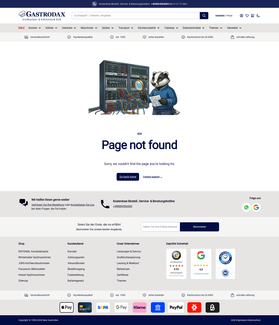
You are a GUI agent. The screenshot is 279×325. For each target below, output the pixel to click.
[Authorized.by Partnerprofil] (225, 258)
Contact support (152, 177)
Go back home (128, 176)
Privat (229, 15)
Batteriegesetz (76, 280)
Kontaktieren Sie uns (82, 204)
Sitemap (23, 280)
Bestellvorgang (76, 269)
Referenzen (123, 269)
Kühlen (50, 27)
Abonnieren (199, 226)
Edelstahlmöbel (192, 27)
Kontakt (72, 251)
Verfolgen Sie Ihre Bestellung (47, 204)
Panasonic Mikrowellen (31, 269)
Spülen (106, 27)
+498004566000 (122, 206)
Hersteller (232, 27)
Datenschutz (254, 320)
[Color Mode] (258, 15)
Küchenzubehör (147, 27)
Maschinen (87, 27)
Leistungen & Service (129, 251)
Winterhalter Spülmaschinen (34, 257)
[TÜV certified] (225, 273)
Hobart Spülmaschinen (31, 274)
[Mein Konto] (241, 15)
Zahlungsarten (76, 257)
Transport (123, 27)
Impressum (241, 320)
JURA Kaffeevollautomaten (34, 263)
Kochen (33, 27)
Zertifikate (122, 274)
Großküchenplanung (128, 257)
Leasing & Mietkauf (128, 263)
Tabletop (169, 27)
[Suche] (204, 15)
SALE (21, 27)
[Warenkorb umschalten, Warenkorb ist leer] (252, 15)
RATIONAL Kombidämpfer (33, 251)
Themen (214, 27)
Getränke (67, 27)
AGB (233, 320)
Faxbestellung (76, 274)
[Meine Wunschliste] (247, 15)
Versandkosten (76, 263)
